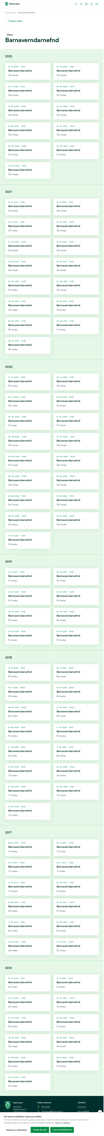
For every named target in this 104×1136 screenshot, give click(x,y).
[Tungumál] (86, 4)
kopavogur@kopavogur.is (52, 1111)
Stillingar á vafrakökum (16, 1130)
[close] (100, 1112)
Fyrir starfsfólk (83, 1111)
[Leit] (76, 4)
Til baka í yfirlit (15, 21)
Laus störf (82, 1107)
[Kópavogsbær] (12, 4)
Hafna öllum (40, 1130)
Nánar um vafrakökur (62, 1123)
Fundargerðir (10, 12)
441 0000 (45, 1107)
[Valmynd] (97, 4)
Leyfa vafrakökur (62, 1130)
